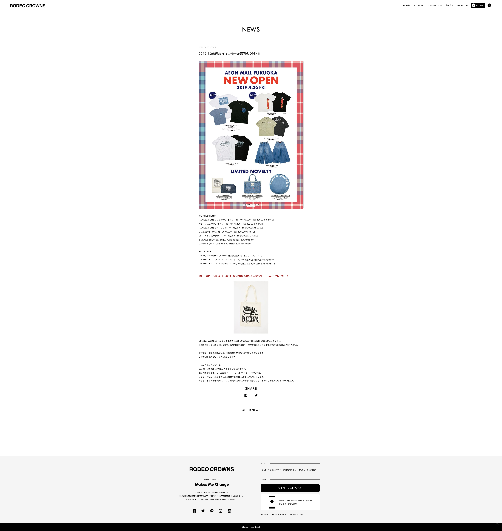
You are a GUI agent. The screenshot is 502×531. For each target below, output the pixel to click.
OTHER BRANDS (296, 515)
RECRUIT (264, 515)
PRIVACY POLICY (279, 515)
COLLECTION (288, 470)
